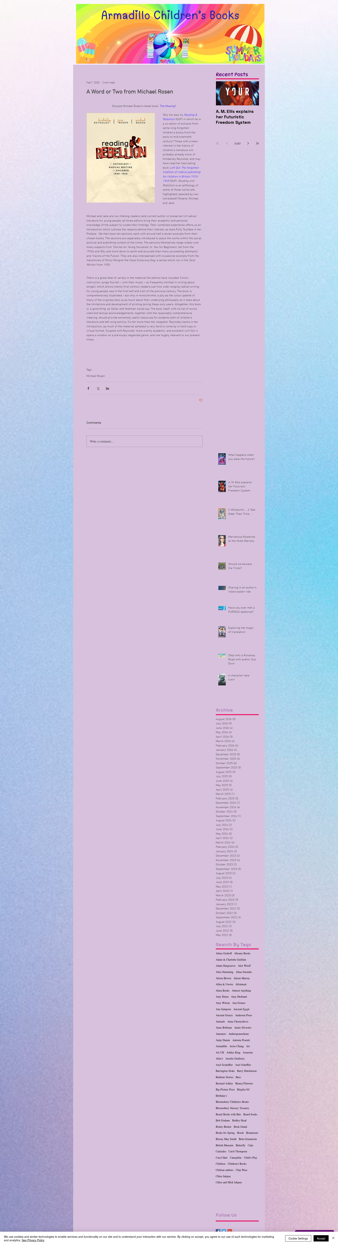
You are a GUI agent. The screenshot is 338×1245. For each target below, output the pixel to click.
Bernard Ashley (224, 1083)
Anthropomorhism (238, 1034)
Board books (250, 1114)
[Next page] (248, 143)
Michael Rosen (95, 376)
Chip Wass (241, 1170)
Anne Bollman (224, 1027)
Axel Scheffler (243, 1065)
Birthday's (221, 1096)
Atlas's (219, 1058)
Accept (321, 1238)
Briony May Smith (226, 1139)
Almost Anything (241, 990)
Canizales (221, 1151)
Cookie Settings (298, 1238)
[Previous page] (226, 143)
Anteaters (221, 1034)
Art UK (220, 1052)
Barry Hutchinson (247, 1071)
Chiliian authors (224, 1170)
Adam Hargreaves (226, 965)
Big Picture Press (225, 1089)
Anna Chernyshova (237, 1021)
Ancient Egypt (241, 1009)
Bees (238, 1077)
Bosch (240, 1133)
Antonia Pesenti (241, 1040)
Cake (250, 1145)
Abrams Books (242, 953)
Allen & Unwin (224, 984)
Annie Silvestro (242, 1027)
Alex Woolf (244, 965)
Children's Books (237, 1163)
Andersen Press (243, 1015)
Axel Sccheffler (224, 1065)
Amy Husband (239, 996)
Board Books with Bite (228, 1114)
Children (220, 1163)
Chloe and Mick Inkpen (229, 1182)
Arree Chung (236, 1046)
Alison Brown (223, 978)
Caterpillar (236, 1157)
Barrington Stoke (225, 1071)
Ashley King (233, 1052)
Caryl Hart (221, 1157)
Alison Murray (242, 978)
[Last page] (257, 143)
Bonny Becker (223, 1126)
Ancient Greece (224, 1015)
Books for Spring (225, 1133)
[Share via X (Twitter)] (98, 388)
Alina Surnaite (244, 972)
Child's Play (250, 1157)
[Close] (333, 1238)
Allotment (240, 984)
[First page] (217, 143)
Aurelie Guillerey (235, 1058)
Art (248, 1046)
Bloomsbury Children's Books (232, 1102)
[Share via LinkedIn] (107, 388)
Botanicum (252, 1133)
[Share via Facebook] (88, 388)
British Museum (224, 1145)
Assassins (248, 1052)
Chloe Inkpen (223, 1176)
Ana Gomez (238, 1003)
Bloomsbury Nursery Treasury (232, 1108)
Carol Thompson (237, 1151)
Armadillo (221, 1046)
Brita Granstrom (248, 1139)
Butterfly (240, 1145)
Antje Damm (223, 1040)
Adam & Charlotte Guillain (231, 959)
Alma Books (222, 990)
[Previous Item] (222, 93)
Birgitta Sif (243, 1089)
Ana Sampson (223, 1009)
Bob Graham (223, 1120)
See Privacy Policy (33, 1240)
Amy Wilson (223, 1003)
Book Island (240, 1126)
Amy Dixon (222, 996)
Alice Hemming (224, 972)
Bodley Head (239, 1120)
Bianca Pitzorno (244, 1083)
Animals (220, 1021)
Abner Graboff (224, 953)
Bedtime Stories (224, 1077)
